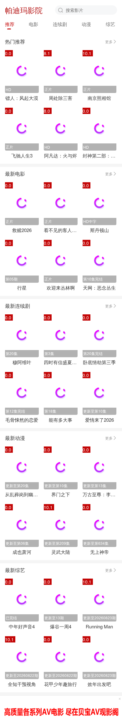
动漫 (86, 24)
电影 (33, 24)
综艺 (110, 24)
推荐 (9, 24)
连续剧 (60, 24)
